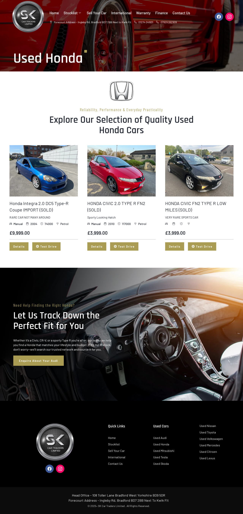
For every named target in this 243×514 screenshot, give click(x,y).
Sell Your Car (97, 13)
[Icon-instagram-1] (229, 17)
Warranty (143, 13)
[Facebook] (219, 17)
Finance (161, 13)
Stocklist (71, 13)
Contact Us (181, 13)
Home (54, 13)
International (121, 13)
